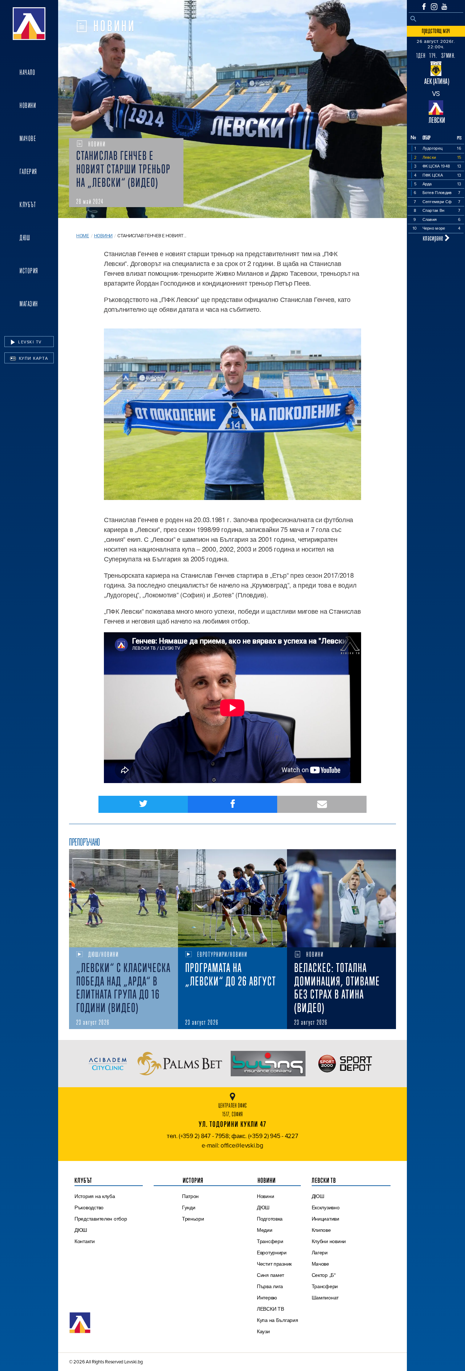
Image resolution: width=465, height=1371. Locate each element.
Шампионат (325, 1297)
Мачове (28, 138)
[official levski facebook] (424, 6)
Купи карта (32, 358)
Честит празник (274, 1263)
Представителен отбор (100, 1218)
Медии (264, 1230)
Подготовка (270, 1218)
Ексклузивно (326, 1207)
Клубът (28, 205)
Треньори (193, 1218)
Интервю (267, 1297)
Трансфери (270, 1241)
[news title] (123, 898)
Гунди (188, 1207)
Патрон (190, 1196)
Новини (28, 105)
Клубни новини (329, 1241)
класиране (434, 237)
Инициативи (325, 1218)
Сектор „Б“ (324, 1275)
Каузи (263, 1331)
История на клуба (94, 1196)
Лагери (320, 1252)
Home (82, 235)
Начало (27, 72)
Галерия (28, 172)
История (29, 271)
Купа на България (277, 1320)
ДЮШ (25, 238)
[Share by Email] (322, 804)
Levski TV (29, 342)
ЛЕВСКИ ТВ (270, 1308)
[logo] (29, 23)
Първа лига (270, 1286)
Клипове (321, 1230)
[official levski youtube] (444, 6)
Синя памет (270, 1275)
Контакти (84, 1241)
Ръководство (89, 1207)
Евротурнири (272, 1252)
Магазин (29, 304)
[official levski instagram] (434, 7)
